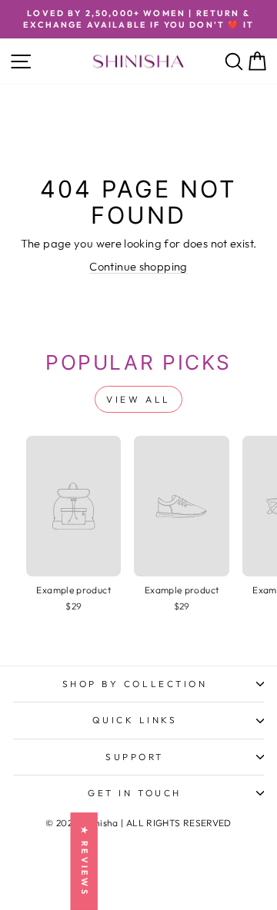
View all (138, 399)
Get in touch (134, 793)
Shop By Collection (135, 683)
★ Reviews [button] (84, 861)
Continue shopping (138, 266)
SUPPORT (134, 756)
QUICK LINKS (135, 720)
